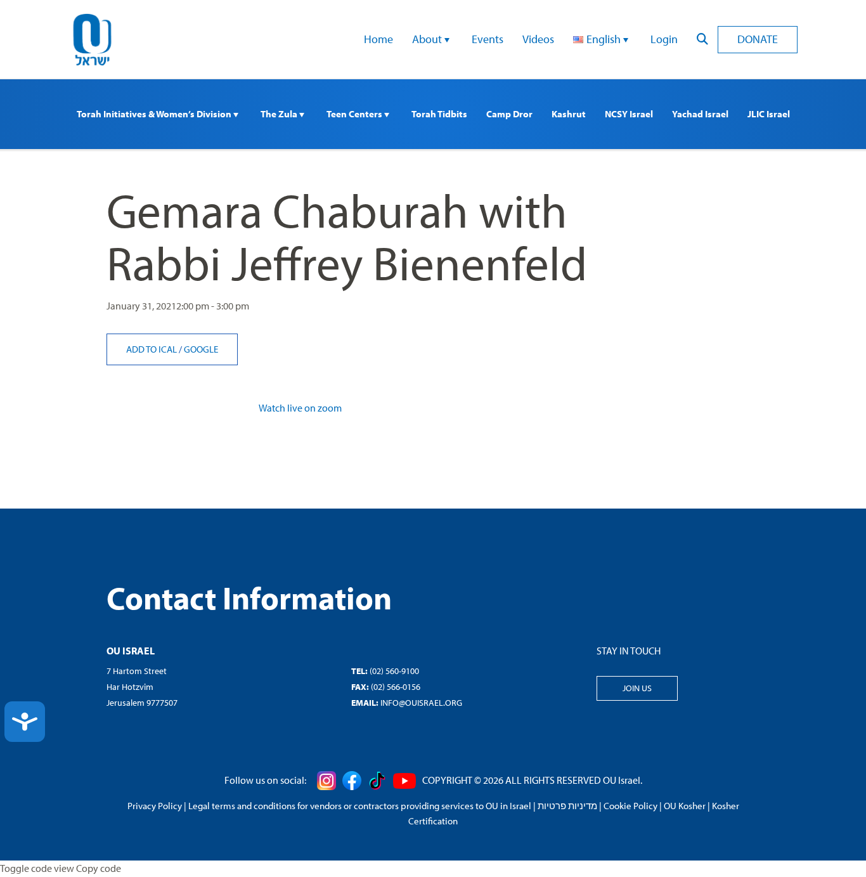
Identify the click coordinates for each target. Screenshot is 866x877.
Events (487, 39)
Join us (637, 688)
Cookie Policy (630, 806)
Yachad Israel (700, 114)
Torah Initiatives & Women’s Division (155, 114)
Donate (757, 39)
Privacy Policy (154, 806)
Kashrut (569, 114)
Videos (538, 39)
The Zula (280, 114)
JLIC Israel (768, 114)
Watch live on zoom (300, 407)
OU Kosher (685, 806)
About (428, 39)
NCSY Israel (629, 114)
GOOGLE (201, 349)
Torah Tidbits (439, 114)
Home (378, 39)
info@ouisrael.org (421, 702)
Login (664, 39)
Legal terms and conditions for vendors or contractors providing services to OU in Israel (359, 806)
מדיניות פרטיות (567, 806)
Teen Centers (355, 114)
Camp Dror (509, 114)
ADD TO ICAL (152, 349)
